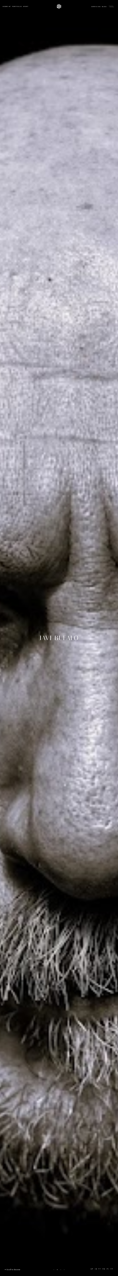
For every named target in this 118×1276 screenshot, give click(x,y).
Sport (26, 6)
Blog (104, 6)
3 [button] (61, 1270)
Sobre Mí (7, 6)
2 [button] (57, 1270)
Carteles (59, 638)
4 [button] (64, 1270)
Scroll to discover (13, 1269)
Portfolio (17, 6)
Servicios (96, 6)
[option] (59, 638)
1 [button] (54, 1270)
